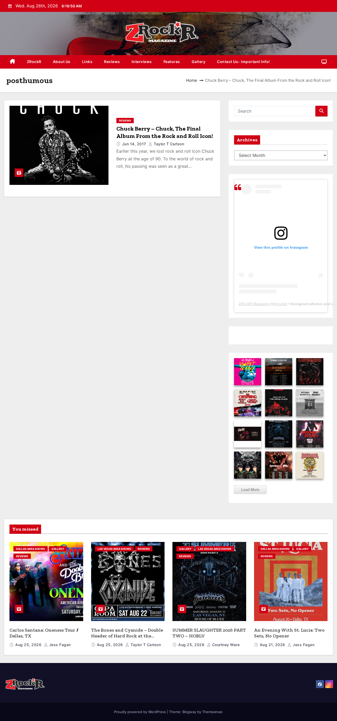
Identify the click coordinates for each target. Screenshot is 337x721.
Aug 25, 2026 (29, 644)
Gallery (199, 61)
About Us (62, 61)
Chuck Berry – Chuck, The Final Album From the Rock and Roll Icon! (164, 132)
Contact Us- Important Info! (243, 61)
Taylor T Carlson (168, 144)
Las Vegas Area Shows (114, 548)
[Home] (12, 62)
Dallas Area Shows (30, 548)
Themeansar (212, 712)
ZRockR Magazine (254, 304)
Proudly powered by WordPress (140, 712)
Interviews (142, 61)
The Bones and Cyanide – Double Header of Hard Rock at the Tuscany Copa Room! (127, 636)
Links (87, 61)
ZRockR (34, 61)
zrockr (280, 304)
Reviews (112, 61)
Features (171, 61)
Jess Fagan (59, 644)
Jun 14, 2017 (134, 144)
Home (191, 80)
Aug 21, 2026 (273, 644)
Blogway (189, 712)
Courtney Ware (225, 644)
